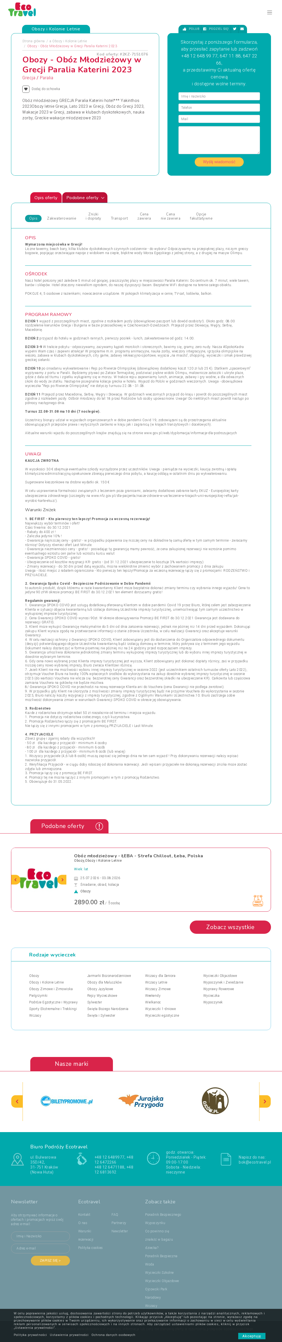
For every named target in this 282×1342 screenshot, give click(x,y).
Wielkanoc (153, 1002)
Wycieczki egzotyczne (162, 1015)
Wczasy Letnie (156, 982)
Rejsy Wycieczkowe (102, 996)
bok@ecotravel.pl (255, 1162)
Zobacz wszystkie (230, 927)
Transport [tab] (119, 218)
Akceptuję (251, 1336)
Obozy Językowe (100, 989)
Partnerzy (119, 1223)
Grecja (28, 77)
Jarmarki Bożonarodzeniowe (109, 976)
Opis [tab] (33, 218)
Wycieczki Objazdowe (220, 976)
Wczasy (35, 1015)
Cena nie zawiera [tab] (171, 216)
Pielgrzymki (38, 996)
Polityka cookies (90, 1248)
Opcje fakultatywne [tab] (201, 216)
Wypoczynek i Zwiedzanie (223, 982)
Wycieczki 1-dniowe (160, 1009)
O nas (83, 1223)
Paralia (46, 77)
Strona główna (33, 41)
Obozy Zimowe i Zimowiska (51, 989)
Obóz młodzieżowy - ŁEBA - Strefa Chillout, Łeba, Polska (138, 856)
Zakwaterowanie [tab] (61, 218)
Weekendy (153, 996)
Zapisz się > (50, 1260)
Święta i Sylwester (101, 1015)
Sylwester (94, 1002)
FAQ (115, 1215)
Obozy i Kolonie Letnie (69, 41)
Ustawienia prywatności (69, 1335)
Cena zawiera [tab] (144, 216)
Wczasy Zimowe (158, 989)
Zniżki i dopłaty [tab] (93, 216)
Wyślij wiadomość (219, 161)
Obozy (34, 976)
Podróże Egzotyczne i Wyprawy (53, 1002)
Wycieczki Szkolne (159, 1273)
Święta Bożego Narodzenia (108, 1009)
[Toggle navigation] (269, 12)
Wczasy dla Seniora (160, 976)
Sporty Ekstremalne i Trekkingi (53, 1009)
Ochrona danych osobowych (113, 1335)
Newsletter (120, 1231)
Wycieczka (211, 996)
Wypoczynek (213, 1002)
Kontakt (84, 1215)
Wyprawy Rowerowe (218, 989)
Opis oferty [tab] (46, 198)
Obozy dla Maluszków (104, 982)
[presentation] (15, 879)
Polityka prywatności (30, 1335)
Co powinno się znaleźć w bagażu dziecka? (159, 1239)
